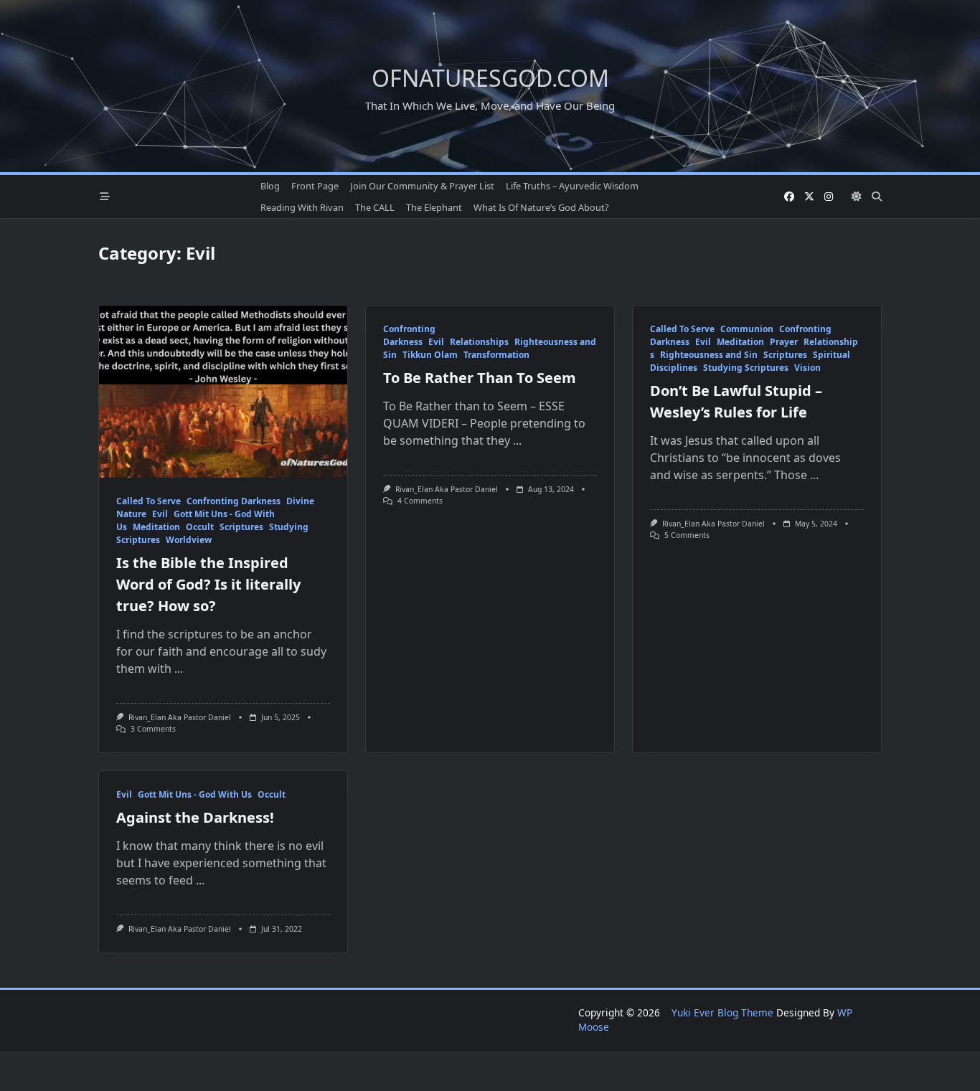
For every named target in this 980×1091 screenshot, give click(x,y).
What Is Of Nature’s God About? (541, 207)
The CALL (375, 207)
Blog (270, 185)
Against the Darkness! (195, 817)
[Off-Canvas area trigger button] (104, 196)
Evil (160, 514)
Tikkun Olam (430, 355)
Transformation (496, 355)
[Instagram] (828, 197)
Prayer (784, 342)
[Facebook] (789, 197)
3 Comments (153, 729)
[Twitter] (809, 197)
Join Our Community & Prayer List (422, 185)
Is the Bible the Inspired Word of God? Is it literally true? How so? (208, 584)
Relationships (479, 342)
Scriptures (241, 527)
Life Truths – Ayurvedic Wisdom (572, 185)
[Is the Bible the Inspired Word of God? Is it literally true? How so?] (223, 392)
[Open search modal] (877, 196)
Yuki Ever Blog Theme (722, 1012)
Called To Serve (148, 501)
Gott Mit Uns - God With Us (195, 794)
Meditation (156, 527)
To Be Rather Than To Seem (479, 377)
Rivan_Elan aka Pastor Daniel (179, 717)
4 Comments (420, 501)
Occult (200, 527)
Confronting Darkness (234, 501)
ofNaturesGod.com (490, 77)
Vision (807, 368)
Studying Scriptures (745, 368)
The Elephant (434, 207)
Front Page (315, 185)
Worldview (189, 540)
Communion (746, 329)
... (178, 668)
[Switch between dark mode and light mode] (856, 196)
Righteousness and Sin (709, 355)
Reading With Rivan (302, 207)
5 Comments (687, 535)
